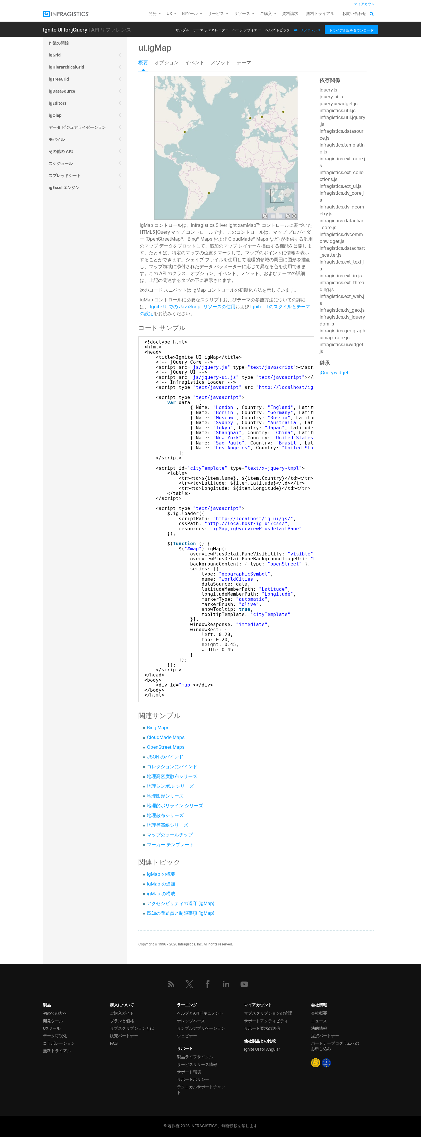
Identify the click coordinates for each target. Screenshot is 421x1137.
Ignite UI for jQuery (65, 29)
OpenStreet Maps (165, 747)
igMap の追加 (161, 884)
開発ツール (53, 1020)
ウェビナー (187, 1035)
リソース (242, 13)
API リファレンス (307, 29)
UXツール (51, 1027)
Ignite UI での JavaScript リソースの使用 (192, 307)
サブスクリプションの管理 (268, 1012)
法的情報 (319, 1027)
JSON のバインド (165, 757)
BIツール (190, 13)
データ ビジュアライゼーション (77, 127)
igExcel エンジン (64, 187)
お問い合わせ (354, 13)
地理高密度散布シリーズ (172, 777)
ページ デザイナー (247, 29)
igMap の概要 (161, 874)
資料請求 (290, 13)
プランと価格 (122, 1020)
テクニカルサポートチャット (201, 1089)
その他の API (61, 151)
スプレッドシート (65, 175)
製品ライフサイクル (195, 1056)
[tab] (146, 64)
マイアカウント (366, 4)
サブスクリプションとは (132, 1027)
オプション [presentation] (166, 63)
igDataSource (62, 91)
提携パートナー (325, 1035)
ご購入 (266, 13)
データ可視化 (55, 1035)
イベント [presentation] (194, 63)
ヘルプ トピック (277, 29)
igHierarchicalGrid (66, 67)
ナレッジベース (191, 1020)
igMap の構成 (161, 894)
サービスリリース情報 (197, 1064)
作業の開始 (59, 43)
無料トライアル (320, 13)
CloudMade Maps (165, 738)
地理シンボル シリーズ (170, 786)
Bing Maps (158, 728)
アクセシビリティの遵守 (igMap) (180, 904)
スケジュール (61, 163)
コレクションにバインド (172, 767)
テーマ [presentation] (244, 63)
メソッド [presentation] (220, 63)
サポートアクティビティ (266, 1020)
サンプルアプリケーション (201, 1027)
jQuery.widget (334, 373)
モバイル (57, 139)
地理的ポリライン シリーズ (175, 806)
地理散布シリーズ (165, 816)
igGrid (55, 55)
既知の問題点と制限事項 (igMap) (180, 913)
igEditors (57, 103)
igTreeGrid (59, 79)
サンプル (182, 29)
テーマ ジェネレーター (211, 29)
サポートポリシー (193, 1079)
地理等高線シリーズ (167, 825)
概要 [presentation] (143, 63)
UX (169, 13)
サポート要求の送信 (262, 1027)
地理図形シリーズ (165, 796)
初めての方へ (55, 1012)
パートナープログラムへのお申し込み (335, 1045)
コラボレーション (59, 1042)
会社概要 (319, 1012)
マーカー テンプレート (170, 845)
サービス (216, 13)
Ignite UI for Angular (262, 1048)
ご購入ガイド (122, 1012)
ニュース (319, 1020)
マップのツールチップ (170, 835)
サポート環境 (189, 1071)
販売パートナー (124, 1035)
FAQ (114, 1042)
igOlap (55, 115)
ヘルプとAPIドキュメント (200, 1012)
